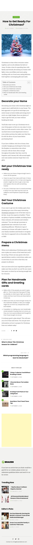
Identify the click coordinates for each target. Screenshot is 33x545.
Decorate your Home (9, 85)
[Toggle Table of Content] (28, 82)
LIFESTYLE (16, 17)
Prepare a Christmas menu (11, 91)
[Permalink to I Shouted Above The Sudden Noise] (5, 384)
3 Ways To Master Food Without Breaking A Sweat (20, 373)
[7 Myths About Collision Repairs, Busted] (5, 490)
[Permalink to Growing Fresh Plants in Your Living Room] (5, 394)
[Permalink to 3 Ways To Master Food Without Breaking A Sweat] (5, 374)
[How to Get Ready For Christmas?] (11, 330)
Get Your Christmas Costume (12, 89)
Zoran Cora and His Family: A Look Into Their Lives (19, 523)
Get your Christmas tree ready (12, 87)
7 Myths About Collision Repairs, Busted (19, 488)
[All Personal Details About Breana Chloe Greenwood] (5, 499)
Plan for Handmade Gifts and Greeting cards (15, 93)
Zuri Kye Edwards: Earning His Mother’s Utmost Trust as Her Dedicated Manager (20, 515)
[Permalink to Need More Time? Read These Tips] (5, 403)
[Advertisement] (16, 430)
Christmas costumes (8, 213)
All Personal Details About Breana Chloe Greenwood (19, 497)
